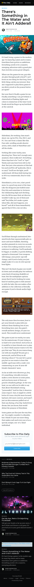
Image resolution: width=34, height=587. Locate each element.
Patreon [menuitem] (28, 578)
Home (15, 3)
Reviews (28, 3)
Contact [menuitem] (11, 578)
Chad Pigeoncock (11, 29)
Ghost (20, 580)
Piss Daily (6, 3)
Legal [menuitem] (16, 578)
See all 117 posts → (8, 490)
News (21, 3)
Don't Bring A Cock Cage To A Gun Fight (16, 482)
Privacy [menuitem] (22, 578)
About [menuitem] (5, 578)
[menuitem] (15, 3)
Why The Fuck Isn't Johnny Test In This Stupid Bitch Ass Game (16, 474)
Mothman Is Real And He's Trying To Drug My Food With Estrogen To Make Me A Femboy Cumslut (17, 464)
